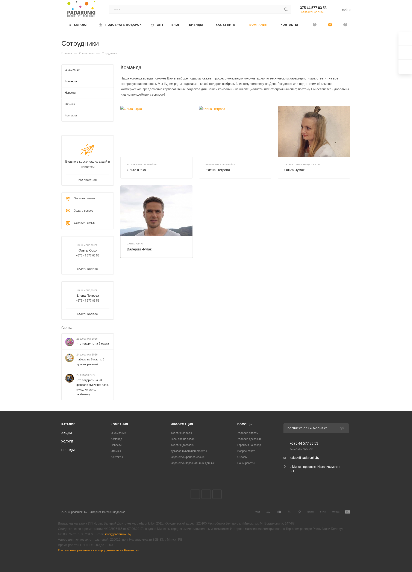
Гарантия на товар (182, 439)
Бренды (68, 450)
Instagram (217, 494)
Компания (119, 424)
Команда (116, 439)
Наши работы (245, 463)
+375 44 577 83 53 (312, 8)
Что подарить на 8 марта (92, 343)
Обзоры (242, 457)
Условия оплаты (181, 433)
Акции (66, 433)
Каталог (68, 424)
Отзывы (116, 451)
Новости (116, 445)
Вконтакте (195, 494)
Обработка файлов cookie (187, 457)
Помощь (244, 424)
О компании (118, 433)
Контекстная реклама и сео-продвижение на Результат (98, 550)
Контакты (117, 457)
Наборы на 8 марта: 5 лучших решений (90, 362)
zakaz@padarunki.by (305, 457)
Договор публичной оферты (189, 451)
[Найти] (286, 9)
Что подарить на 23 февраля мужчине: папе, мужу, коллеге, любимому (92, 387)
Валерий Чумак (139, 249)
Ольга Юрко (136, 170)
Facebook (206, 494)
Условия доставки (182, 445)
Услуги (67, 441)
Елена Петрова (218, 170)
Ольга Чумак (294, 170)
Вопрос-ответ (246, 451)
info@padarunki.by (118, 534)
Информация (182, 424)
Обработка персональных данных (193, 463)
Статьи (67, 328)
